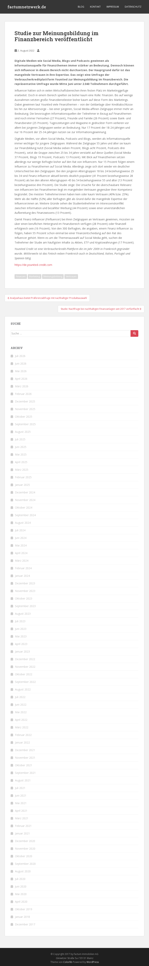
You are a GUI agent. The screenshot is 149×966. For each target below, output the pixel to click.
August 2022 (23, 689)
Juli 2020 (20, 879)
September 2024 (25, 515)
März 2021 (21, 818)
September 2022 (25, 682)
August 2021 (23, 780)
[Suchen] (134, 333)
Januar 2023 (22, 651)
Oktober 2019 (23, 909)
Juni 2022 (20, 704)
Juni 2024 (20, 538)
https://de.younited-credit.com (33, 265)
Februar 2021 (23, 826)
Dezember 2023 (25, 583)
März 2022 (21, 727)
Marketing (34, 276)
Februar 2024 (23, 568)
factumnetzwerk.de (27, 6)
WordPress (93, 962)
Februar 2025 (23, 477)
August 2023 (23, 613)
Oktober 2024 (23, 507)
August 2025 (23, 432)
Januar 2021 (22, 833)
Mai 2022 (21, 712)
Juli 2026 (20, 356)
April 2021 (21, 810)
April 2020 (21, 901)
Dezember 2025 (25, 401)
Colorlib (67, 962)
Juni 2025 (20, 447)
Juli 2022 (20, 697)
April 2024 (21, 553)
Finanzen (21, 276)
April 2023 (21, 644)
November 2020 (25, 848)
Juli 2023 (20, 621)
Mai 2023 (21, 636)
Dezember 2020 (25, 841)
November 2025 (25, 409)
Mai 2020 (21, 894)
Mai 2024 (21, 545)
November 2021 (25, 757)
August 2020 (23, 871)
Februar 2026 (23, 394)
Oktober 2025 (23, 416)
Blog (81, 6)
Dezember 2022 (25, 659)
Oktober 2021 (23, 765)
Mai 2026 (21, 371)
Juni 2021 (20, 795)
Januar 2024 (22, 576)
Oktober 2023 (23, 598)
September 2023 (25, 606)
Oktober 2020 (23, 856)
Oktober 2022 (23, 674)
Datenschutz (133, 6)
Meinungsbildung (52, 276)
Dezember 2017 (25, 924)
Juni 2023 (20, 629)
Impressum (113, 6)
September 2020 (25, 864)
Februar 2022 (23, 735)
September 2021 (25, 773)
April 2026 (21, 378)
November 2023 (25, 591)
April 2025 (21, 462)
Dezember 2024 (25, 492)
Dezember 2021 (25, 750)
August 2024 (23, 522)
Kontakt (95, 6)
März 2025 (21, 469)
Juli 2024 (20, 530)
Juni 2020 (20, 886)
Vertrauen (71, 276)
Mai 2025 (21, 454)
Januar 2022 (22, 742)
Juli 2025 (20, 439)
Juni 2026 (20, 363)
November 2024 (25, 500)
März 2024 (21, 560)
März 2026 (21, 386)
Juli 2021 (20, 788)
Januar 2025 (22, 485)
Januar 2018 (22, 917)
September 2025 (25, 424)
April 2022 (21, 720)
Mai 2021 (21, 803)
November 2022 (25, 666)
